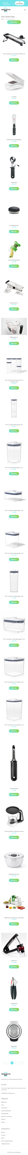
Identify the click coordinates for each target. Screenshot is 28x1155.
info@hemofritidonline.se (8, 1093)
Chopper (14, 97)
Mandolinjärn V (14, 303)
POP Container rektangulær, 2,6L (14, 596)
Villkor (3, 1138)
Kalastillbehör (5, 1113)
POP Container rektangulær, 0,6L (14, 510)
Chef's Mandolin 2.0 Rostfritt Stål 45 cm (14, 54)
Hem (2, 19)
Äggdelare (14, 1046)
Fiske (2, 1105)
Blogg (3, 1132)
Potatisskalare (14, 788)
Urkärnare (14, 960)
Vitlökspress (14, 1003)
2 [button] (15, 1062)
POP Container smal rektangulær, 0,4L (14, 639)
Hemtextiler (4, 1108)
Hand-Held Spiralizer (14, 260)
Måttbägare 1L (14, 337)
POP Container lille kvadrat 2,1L (14, 424)
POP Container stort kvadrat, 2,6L (14, 682)
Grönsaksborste (14, 225)
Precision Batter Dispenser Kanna (14, 831)
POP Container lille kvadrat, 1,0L (14, 467)
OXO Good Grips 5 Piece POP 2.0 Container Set (14, 381)
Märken (3, 1119)
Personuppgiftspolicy (7, 1141)
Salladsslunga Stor (14, 874)
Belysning (3, 1102)
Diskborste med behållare (14, 139)
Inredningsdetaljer (6, 1110)
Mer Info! (14, 60)
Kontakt (3, 1135)
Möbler (3, 1122)
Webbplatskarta (5, 1144)
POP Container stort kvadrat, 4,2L (14, 725)
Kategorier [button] (13, 22)
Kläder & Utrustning (6, 1116)
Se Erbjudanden (19, 3)
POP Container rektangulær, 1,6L (14, 553)
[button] (19, 1062)
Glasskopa (14, 182)
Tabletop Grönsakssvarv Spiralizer (14, 918)
